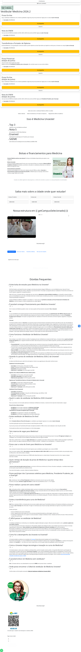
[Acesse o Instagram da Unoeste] (9, 640)
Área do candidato (42, 3)
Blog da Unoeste (12, 644)
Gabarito (41, 26)
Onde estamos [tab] (11, 251)
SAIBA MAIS (11, 202)
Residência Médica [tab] (31, 251)
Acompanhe (40, 23)
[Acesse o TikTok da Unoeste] (9, 638)
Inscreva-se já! (40, 243)
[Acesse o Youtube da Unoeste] (9, 641)
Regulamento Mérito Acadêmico (56, 113)
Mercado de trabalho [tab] (41, 251)
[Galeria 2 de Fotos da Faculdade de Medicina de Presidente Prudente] (41, 214)
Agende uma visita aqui (13, 259)
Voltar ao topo (11, 646)
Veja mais (40, 577)
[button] (41, 286)
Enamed (33, 539)
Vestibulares (42, 1)
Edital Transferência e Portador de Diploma (36, 113)
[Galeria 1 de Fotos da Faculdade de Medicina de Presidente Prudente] (39, 214)
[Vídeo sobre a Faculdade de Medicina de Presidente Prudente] (40, 227)
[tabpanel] (40, 258)
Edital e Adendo (21, 113)
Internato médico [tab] (21, 251)
